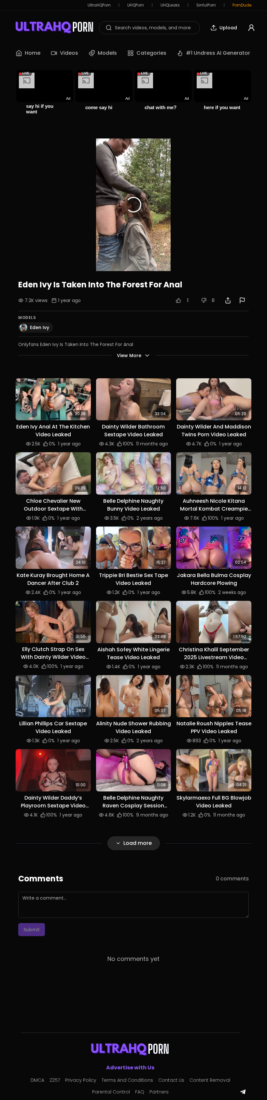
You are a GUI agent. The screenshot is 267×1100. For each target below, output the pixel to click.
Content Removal (210, 1080)
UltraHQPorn (99, 5)
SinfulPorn (206, 5)
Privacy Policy (80, 1080)
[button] (53, 399)
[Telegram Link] (243, 1092)
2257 (54, 1080)
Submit (31, 929)
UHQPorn (135, 5)
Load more (137, 843)
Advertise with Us (130, 1067)
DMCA (37, 1080)
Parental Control (111, 1092)
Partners (159, 1092)
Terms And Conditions (127, 1080)
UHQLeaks (170, 5)
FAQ (139, 1092)
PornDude (241, 5)
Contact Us (171, 1080)
